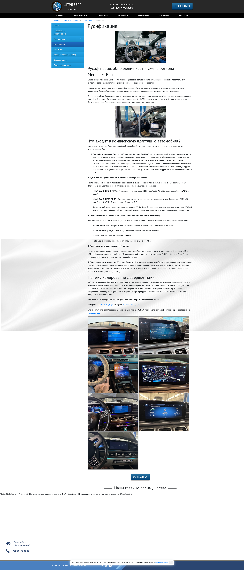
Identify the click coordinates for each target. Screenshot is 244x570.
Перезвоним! (182, 6)
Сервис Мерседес (80, 15)
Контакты (183, 15)
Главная (59, 15)
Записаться (140, 476)
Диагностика (87, 20)
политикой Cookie (161, 563)
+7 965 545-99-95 (131, 304)
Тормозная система (62, 65)
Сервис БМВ (103, 15)
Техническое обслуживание (60, 32)
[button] (81, 38)
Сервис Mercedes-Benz (71, 20)
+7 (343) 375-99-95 (104, 304)
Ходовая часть (60, 60)
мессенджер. (94, 313)
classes (57, 25)
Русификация (59, 44)
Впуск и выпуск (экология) (65, 54)
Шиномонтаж (143, 15)
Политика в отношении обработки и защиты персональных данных (153, 566)
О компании (164, 15)
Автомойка (123, 15)
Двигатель (58, 49)
